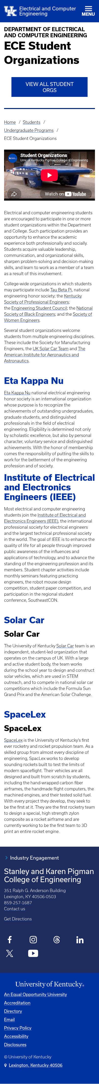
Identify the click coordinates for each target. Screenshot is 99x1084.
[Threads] (56, 940)
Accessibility (16, 1036)
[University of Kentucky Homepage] (49, 984)
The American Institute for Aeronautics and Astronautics (44, 354)
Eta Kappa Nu (17, 392)
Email (9, 1019)
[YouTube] (33, 954)
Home (10, 122)
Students (31, 122)
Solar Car (65, 646)
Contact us (14, 909)
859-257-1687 (18, 902)
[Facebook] (9, 940)
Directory (13, 1011)
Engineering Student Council (39, 308)
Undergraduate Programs (29, 130)
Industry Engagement (34, 858)
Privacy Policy (17, 1027)
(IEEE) (52, 521)
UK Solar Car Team (51, 348)
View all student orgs (50, 87)
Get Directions (18, 919)
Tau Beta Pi (61, 290)
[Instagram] (33, 940)
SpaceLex (13, 740)
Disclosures (15, 1044)
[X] (9, 954)
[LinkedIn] (80, 940)
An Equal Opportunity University (35, 994)
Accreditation (17, 1002)
